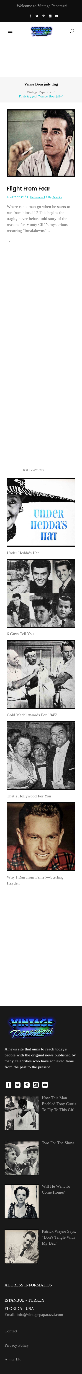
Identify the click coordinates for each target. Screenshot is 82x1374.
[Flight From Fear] (41, 142)
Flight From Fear (28, 188)
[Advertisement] (41, 58)
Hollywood (37, 197)
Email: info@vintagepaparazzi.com (34, 1314)
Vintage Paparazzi (39, 92)
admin (57, 197)
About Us (12, 1359)
